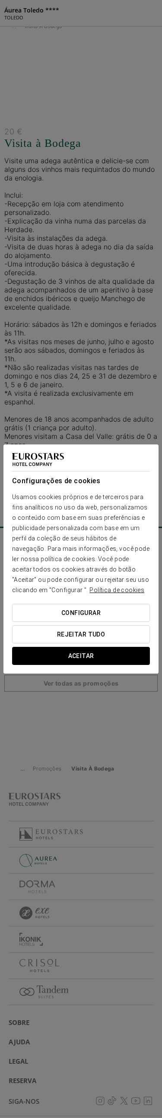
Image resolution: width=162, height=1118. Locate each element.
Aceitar (81, 655)
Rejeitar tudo (81, 634)
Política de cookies (116, 590)
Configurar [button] (81, 612)
